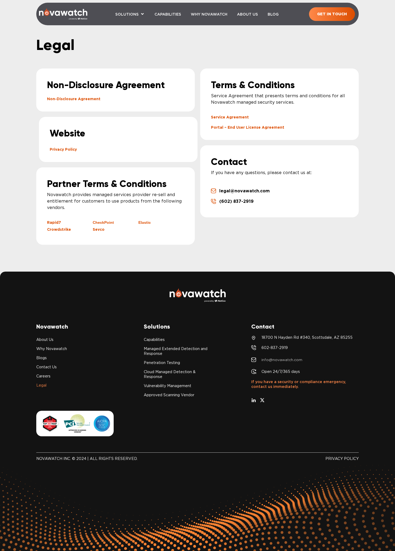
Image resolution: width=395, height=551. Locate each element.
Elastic (144, 222)
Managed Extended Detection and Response (175, 351)
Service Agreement (230, 117)
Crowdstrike (59, 229)
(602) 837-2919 (236, 201)
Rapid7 (54, 222)
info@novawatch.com (281, 360)
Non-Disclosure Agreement (73, 99)
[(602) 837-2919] (213, 201)
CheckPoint (103, 222)
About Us (44, 339)
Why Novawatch (51, 349)
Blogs (41, 358)
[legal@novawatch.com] (213, 190)
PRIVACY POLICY (342, 458)
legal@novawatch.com (244, 190)
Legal (41, 385)
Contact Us (46, 367)
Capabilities (154, 339)
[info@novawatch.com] (253, 359)
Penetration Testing (162, 363)
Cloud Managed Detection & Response (170, 374)
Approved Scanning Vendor (169, 395)
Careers (43, 376)
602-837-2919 (274, 347)
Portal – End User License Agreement (247, 127)
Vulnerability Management (167, 386)
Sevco (99, 229)
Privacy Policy (63, 149)
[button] (130, 14)
